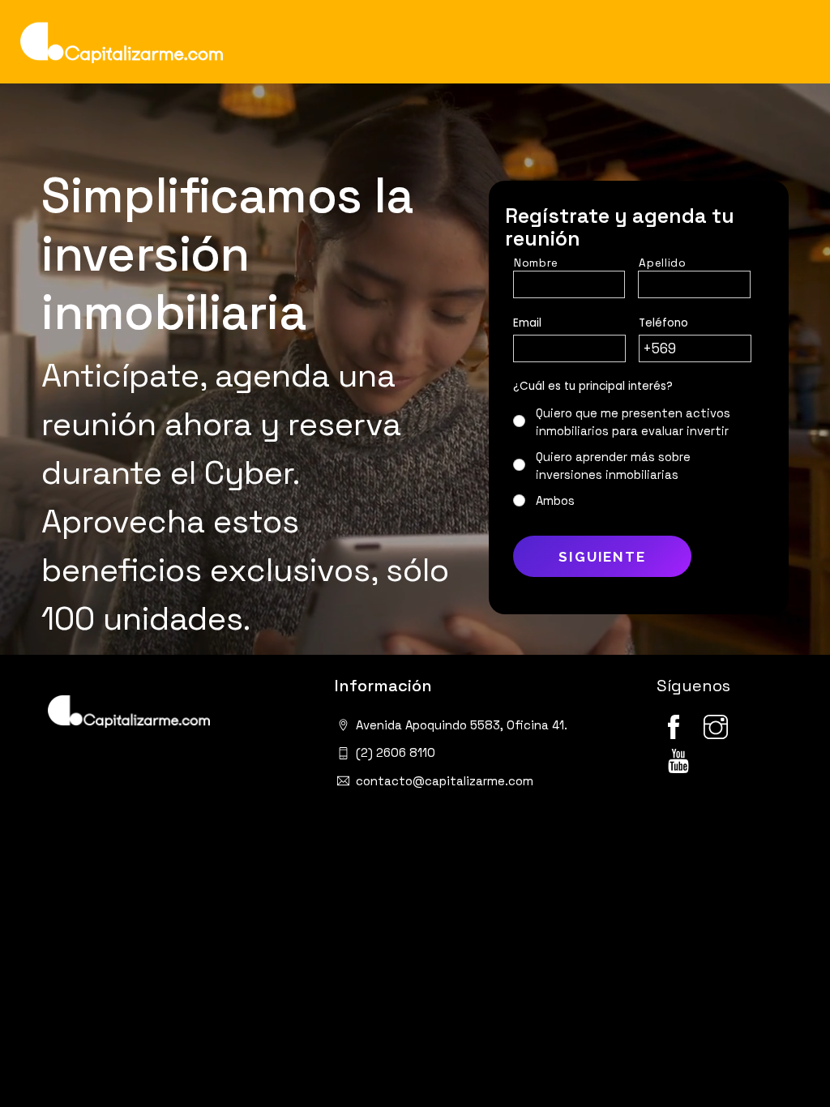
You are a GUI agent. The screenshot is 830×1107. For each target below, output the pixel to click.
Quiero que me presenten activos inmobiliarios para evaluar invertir (633, 422)
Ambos (555, 501)
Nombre (536, 263)
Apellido (662, 263)
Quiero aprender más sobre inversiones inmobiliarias (613, 466)
